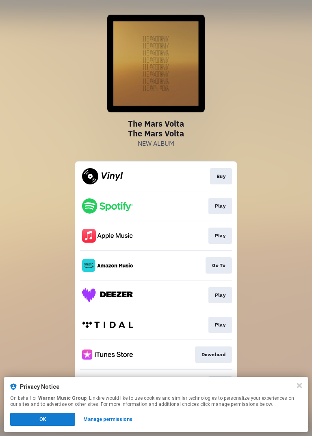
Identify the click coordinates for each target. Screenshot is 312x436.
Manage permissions (107, 419)
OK (42, 419)
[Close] (299, 385)
